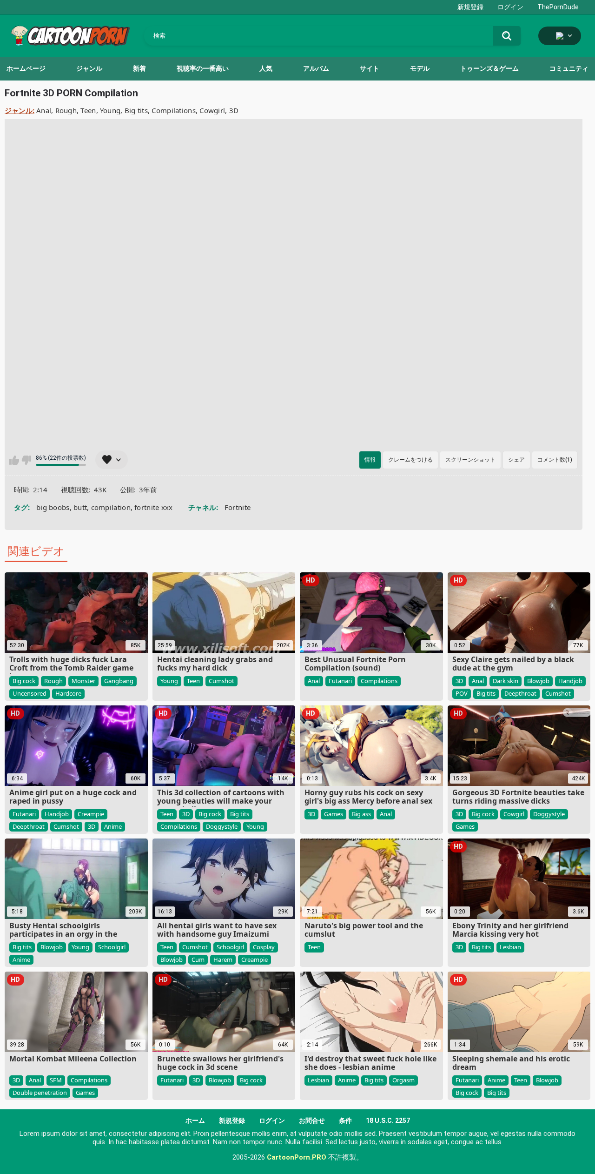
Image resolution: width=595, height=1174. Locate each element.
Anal (43, 110)
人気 (265, 68)
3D (234, 110)
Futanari (340, 681)
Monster (83, 681)
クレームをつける (410, 459)
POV (462, 693)
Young (110, 110)
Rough (66, 110)
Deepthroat (520, 693)
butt (80, 507)
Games (333, 814)
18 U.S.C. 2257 (388, 1120)
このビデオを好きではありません (26, 460)
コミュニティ (568, 68)
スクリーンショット (470, 459)
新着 (139, 68)
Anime (113, 826)
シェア (516, 459)
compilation (111, 507)
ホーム (195, 1120)
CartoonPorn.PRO (296, 1157)
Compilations (174, 110)
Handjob (570, 681)
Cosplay (264, 947)
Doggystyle (222, 826)
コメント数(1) (554, 459)
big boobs (53, 507)
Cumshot (221, 681)
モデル (420, 68)
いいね (14, 460)
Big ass (361, 814)
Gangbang (118, 681)
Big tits (136, 110)
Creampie (91, 814)
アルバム (316, 68)
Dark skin (505, 681)
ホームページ (26, 68)
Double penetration (40, 1092)
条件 (345, 1120)
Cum (198, 959)
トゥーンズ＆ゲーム (489, 68)
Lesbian (510, 947)
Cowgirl (212, 110)
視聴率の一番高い (203, 68)
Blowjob (538, 681)
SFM (56, 1080)
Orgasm (403, 1080)
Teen (88, 110)
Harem (222, 959)
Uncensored (29, 693)
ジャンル (89, 68)
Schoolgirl (112, 947)
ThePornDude (558, 7)
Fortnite (238, 507)
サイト (369, 68)
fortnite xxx (153, 507)
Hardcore (68, 693)
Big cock (24, 681)
